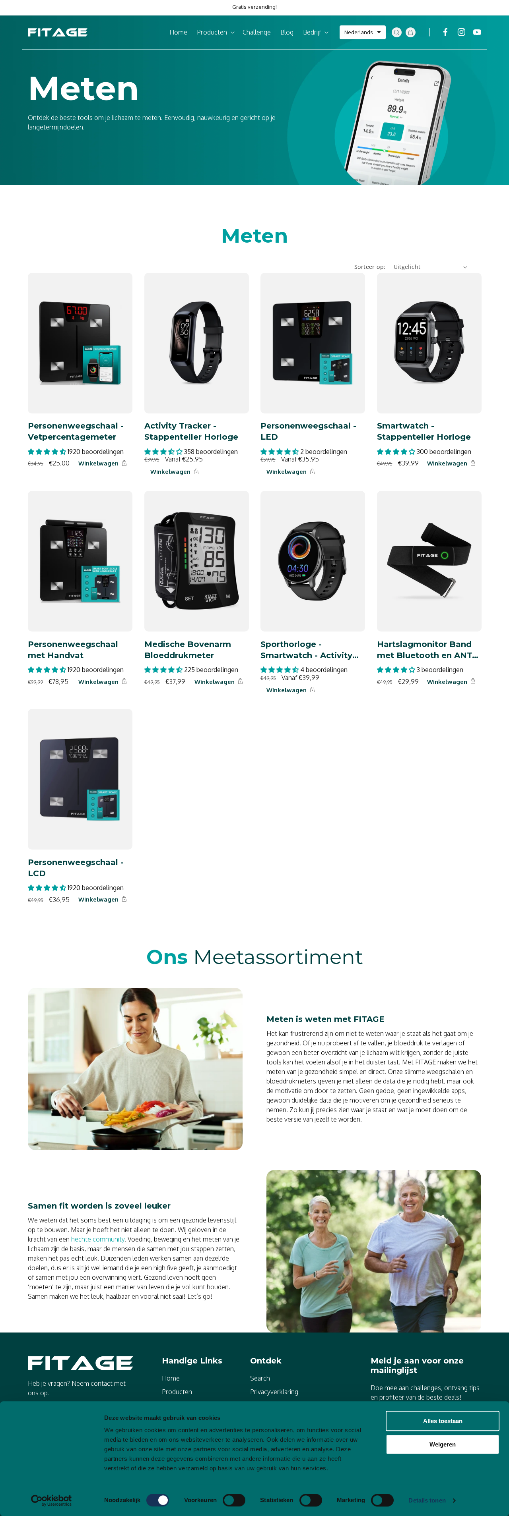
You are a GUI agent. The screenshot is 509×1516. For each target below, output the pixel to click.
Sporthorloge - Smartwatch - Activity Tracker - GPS (306, 649)
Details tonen (426, 1500)
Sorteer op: (369, 266)
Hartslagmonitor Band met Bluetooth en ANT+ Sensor (427, 649)
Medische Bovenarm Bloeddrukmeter (187, 649)
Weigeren (442, 1444)
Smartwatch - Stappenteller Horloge (424, 431)
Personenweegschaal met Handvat (73, 649)
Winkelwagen (98, 463)
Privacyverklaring (274, 1392)
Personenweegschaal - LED (308, 431)
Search (260, 1378)
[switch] (234, 1500)
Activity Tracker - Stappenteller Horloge (191, 431)
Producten (177, 1392)
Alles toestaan (442, 1421)
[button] (215, 32)
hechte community (97, 1239)
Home (171, 1378)
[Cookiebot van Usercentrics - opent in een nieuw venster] (51, 1500)
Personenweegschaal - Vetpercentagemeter (76, 431)
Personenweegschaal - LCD (76, 867)
